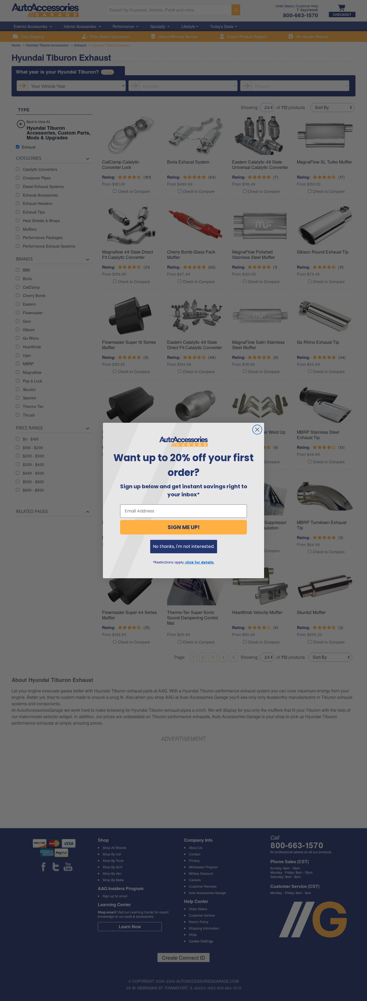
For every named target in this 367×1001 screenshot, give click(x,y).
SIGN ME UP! (184, 527)
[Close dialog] (257, 429)
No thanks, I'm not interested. (183, 546)
